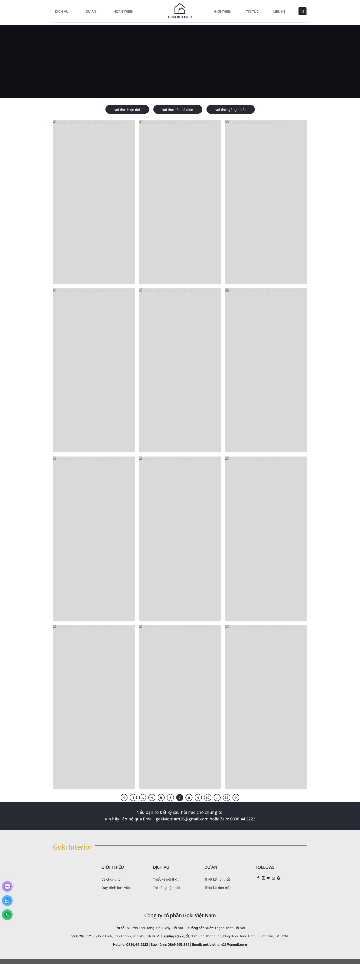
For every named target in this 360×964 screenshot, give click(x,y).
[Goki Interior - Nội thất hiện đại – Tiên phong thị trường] (180, 11)
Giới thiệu (222, 11)
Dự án (91, 11)
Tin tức (252, 11)
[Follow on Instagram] (263, 878)
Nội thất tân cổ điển (178, 109)
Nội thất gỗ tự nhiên (230, 109)
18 (226, 797)
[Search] (302, 11)
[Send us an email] (273, 878)
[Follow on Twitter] (268, 878)
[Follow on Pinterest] (278, 878)
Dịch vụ (61, 11)
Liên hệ (279, 11)
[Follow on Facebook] (258, 878)
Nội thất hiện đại (127, 109)
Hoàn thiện (123, 11)
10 (207, 797)
